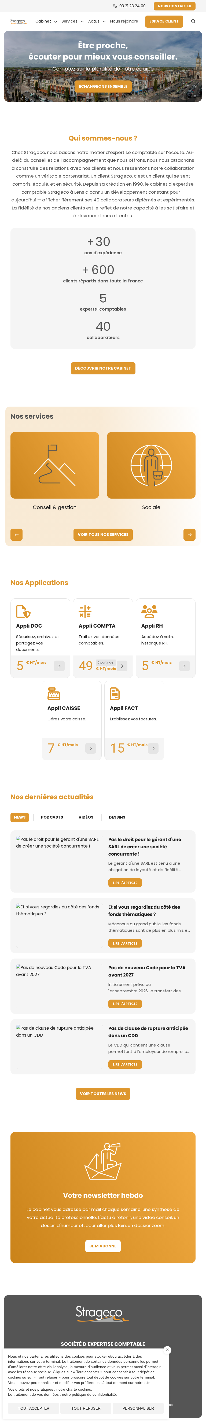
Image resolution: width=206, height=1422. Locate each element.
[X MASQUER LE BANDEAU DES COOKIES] (167, 1350)
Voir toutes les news (103, 1093)
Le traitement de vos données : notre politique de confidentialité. (62, 1394)
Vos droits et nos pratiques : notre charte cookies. (50, 1389)
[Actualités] (97, 21)
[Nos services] (73, 21)
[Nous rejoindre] (125, 21)
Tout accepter (33, 1408)
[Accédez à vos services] (164, 22)
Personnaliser (138, 1408)
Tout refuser (86, 1408)
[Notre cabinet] (46, 21)
